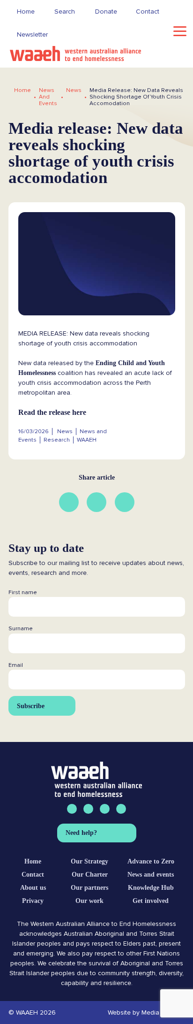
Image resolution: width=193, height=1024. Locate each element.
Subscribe (30, 705)
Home (22, 90)
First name (22, 592)
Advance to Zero (150, 861)
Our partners (89, 887)
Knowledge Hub (151, 887)
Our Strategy (89, 861)
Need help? (80, 832)
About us (33, 887)
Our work (89, 900)
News (74, 90)
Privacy (33, 900)
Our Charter (90, 874)
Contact (33, 874)
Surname (20, 628)
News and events (150, 874)
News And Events (48, 97)
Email (15, 665)
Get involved (151, 900)
